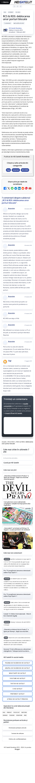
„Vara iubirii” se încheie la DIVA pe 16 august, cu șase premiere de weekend (17, 529)
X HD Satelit (17, 689)
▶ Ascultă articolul (19, 23)
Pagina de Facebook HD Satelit (17, 663)
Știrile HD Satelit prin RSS (17, 699)
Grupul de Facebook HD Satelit (17, 668)
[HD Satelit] (23, 2)
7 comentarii (7, 23)
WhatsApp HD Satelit (17, 673)
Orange (5, 715)
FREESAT (9, 712)
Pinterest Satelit (17, 694)
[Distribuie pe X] (8, 188)
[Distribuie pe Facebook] (5, 188)
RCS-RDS (18, 12)
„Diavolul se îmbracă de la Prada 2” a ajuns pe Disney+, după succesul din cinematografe (16, 477)
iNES (25, 715)
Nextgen (24, 712)
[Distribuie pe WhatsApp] (12, 188)
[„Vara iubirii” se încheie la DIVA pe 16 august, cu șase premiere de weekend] (17, 540)
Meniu (5, 2)
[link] (17, 486)
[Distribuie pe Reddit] (22, 188)
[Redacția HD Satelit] (5, 30)
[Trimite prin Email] (30, 188)
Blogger (17, 749)
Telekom (11, 715)
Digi (5, 12)
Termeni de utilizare (17, 733)
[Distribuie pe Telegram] (15, 188)
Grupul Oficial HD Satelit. (13, 413)
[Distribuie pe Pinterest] (26, 188)
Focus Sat (17, 712)
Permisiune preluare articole (17, 728)
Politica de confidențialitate (17, 739)
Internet (10, 12)
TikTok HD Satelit (17, 684)
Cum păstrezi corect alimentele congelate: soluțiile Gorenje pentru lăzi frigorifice (17, 503)
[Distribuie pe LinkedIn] (19, 188)
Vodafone (19, 715)
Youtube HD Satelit (17, 678)
